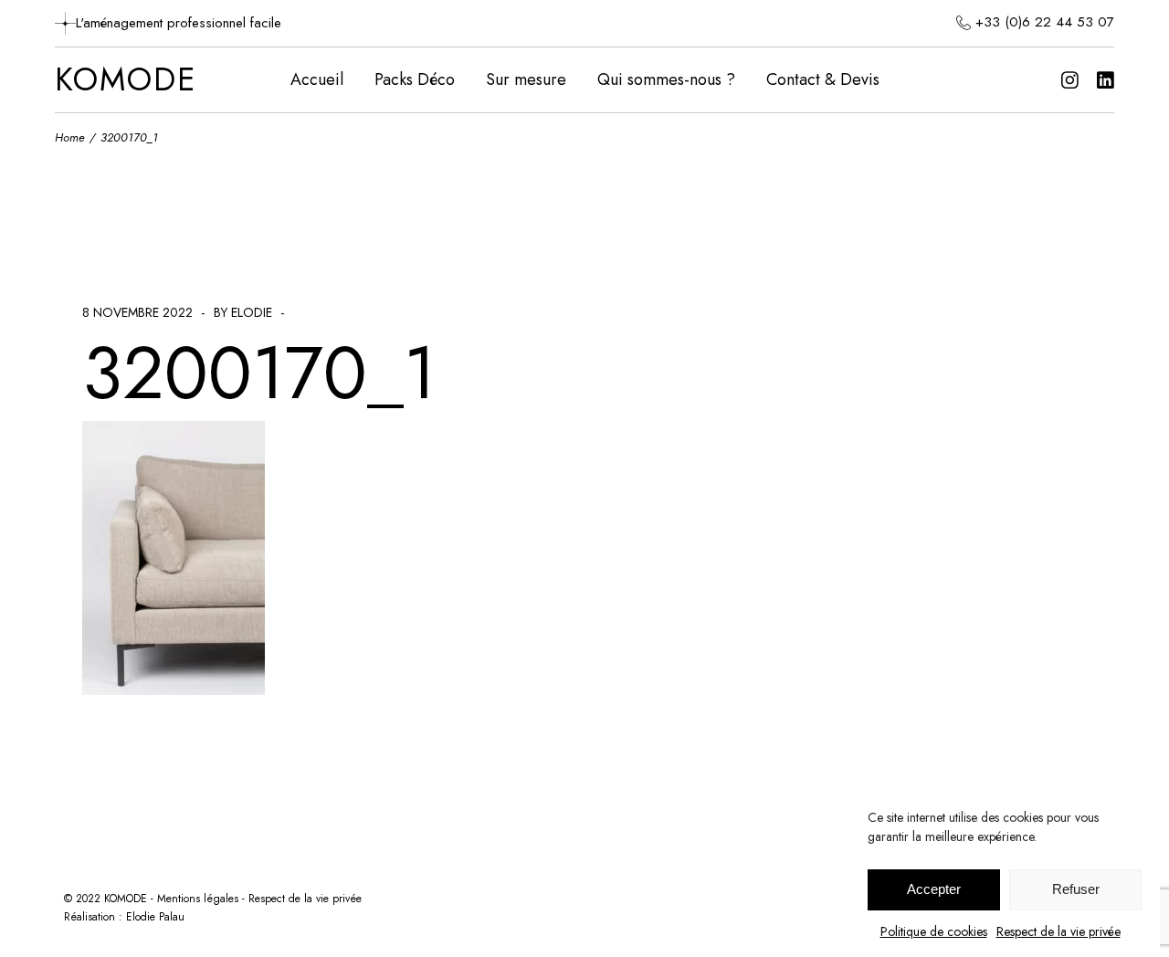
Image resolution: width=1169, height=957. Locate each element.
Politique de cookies (933, 931)
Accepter (934, 890)
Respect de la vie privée (1058, 931)
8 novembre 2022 (137, 312)
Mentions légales (197, 898)
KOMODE (125, 80)
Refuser (1076, 890)
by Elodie (243, 312)
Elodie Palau (155, 917)
